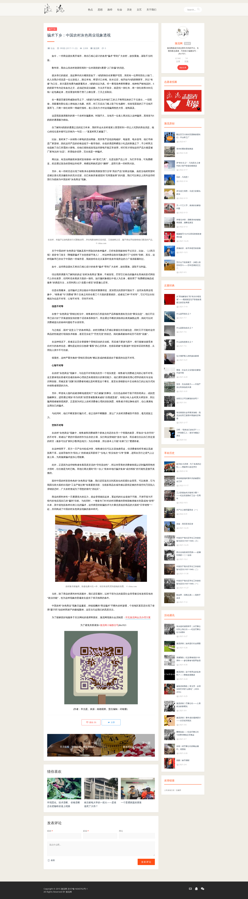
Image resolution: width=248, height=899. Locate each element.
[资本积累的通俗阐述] (169, 151)
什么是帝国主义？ (183, 313)
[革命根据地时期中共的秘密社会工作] (169, 481)
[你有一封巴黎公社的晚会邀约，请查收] (169, 748)
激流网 (96, 48)
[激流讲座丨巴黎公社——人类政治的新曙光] (169, 706)
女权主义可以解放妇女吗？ (187, 398)
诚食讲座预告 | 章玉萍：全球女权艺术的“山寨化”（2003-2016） (188, 689)
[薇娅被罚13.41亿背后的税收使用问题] (169, 236)
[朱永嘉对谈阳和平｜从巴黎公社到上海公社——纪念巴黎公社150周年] (169, 629)
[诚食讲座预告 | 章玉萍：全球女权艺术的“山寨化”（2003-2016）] (169, 688)
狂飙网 (178, 790)
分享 (112, 722)
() (92, 722)
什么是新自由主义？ (184, 328)
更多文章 (182, 67)
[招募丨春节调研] (169, 763)
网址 (121, 831)
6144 (178, 58)
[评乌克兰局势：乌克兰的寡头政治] (169, 193)
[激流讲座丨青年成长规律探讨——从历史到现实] (169, 720)
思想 (100, 9)
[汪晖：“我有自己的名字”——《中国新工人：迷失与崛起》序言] (169, 432)
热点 (90, 9)
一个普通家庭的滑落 (131, 802)
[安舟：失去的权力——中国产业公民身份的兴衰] (169, 386)
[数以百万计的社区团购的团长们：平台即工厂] (169, 137)
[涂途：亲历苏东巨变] (169, 526)
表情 (52, 860)
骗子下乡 (52, 29)
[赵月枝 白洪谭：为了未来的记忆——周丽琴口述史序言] (169, 466)
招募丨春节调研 (182, 760)
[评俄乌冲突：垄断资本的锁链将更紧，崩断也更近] (169, 222)
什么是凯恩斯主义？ (184, 342)
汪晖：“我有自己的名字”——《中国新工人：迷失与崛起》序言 (188, 432)
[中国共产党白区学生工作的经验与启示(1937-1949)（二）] (169, 569)
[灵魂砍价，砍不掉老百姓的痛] (169, 250)
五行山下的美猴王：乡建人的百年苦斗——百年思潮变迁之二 (188, 265)
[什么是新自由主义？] (169, 330)
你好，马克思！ (182, 177)
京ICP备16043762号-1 (78, 888)
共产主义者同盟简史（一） (187, 509)
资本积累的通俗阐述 (184, 148)
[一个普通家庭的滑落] (138, 788)
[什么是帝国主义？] (169, 316)
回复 (187, 61)
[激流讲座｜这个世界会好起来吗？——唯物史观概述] (169, 674)
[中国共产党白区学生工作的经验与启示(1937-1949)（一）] (169, 583)
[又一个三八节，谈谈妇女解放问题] (169, 208)
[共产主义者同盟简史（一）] (169, 512)
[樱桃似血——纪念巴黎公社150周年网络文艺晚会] (169, 734)
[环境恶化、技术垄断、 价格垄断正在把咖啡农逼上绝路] (64, 788)
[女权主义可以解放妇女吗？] (169, 401)
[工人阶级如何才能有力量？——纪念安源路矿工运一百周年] (169, 495)
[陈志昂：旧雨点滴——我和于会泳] (169, 597)
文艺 (139, 9)
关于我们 (151, 9)
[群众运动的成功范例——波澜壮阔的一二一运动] (169, 554)
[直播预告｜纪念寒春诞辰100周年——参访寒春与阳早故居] (169, 660)
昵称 (50, 831)
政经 (109, 9)
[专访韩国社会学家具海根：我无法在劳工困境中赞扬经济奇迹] (169, 415)
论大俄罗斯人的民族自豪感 (187, 356)
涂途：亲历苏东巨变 (184, 523)
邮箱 (86, 831)
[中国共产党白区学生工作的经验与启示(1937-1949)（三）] (169, 540)
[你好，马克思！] (169, 179)
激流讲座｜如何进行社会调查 (188, 643)
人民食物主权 (169, 790)
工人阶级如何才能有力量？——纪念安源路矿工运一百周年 (188, 495)
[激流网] (55, 8)
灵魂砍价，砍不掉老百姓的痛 (188, 248)
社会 (119, 9)
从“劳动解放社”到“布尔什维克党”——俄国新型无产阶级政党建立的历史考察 (188, 299)
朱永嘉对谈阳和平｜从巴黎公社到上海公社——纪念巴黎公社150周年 (188, 629)
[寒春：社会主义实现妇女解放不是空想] (169, 372)
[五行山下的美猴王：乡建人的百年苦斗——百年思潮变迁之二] (169, 264)
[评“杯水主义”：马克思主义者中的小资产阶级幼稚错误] (169, 165)
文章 (178, 61)
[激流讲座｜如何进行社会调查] (169, 646)
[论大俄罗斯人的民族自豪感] (169, 358)
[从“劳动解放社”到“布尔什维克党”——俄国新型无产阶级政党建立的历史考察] (169, 299)
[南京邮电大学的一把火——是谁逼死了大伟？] (101, 788)
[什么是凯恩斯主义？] (169, 344)
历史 (129, 9)
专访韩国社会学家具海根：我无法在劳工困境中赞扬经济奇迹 (188, 415)
